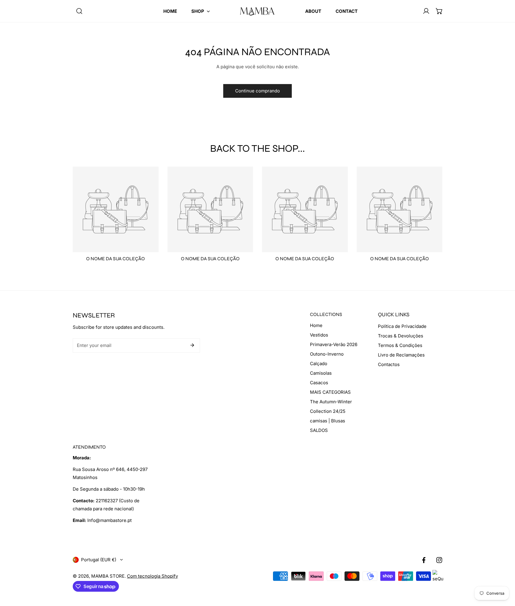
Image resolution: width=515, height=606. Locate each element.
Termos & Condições (400, 345)
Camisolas (321, 373)
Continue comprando (257, 91)
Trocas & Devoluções (400, 336)
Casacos (319, 382)
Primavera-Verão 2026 (333, 344)
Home (316, 325)
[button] (200, 11)
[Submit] (192, 345)
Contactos (389, 364)
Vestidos (319, 335)
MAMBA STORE (108, 576)
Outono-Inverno (327, 354)
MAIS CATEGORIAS (330, 392)
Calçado (318, 363)
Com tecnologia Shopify (152, 576)
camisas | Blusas (327, 421)
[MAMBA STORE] (257, 11)
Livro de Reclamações (401, 355)
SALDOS (319, 430)
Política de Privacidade (402, 326)
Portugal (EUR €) (98, 559)
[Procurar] (79, 11)
